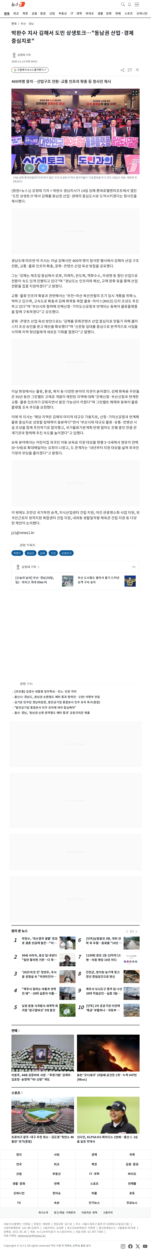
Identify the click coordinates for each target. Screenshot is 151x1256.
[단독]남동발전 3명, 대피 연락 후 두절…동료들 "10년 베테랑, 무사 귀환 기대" (104, 943)
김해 (42, 553)
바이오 (132, 1174)
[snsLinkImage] (123, 1246)
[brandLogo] (18, 4)
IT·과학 (94, 1174)
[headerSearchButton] (123, 4)
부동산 (56, 1174)
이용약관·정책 (89, 1212)
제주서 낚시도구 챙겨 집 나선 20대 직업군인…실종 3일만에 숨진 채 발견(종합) (104, 993)
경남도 (30, 553)
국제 (132, 1155)
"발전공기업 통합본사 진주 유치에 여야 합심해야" (45, 707)
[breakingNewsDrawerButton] (129, 4)
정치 (19, 1155)
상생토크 (66, 553)
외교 (56, 1164)
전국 (14, 23)
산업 (19, 1174)
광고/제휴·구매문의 (65, 1212)
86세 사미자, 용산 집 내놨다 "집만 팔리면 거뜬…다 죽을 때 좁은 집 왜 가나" (39, 960)
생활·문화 (19, 1184)
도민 (53, 553)
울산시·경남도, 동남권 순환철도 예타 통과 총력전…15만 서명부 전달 (57, 697)
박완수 (17, 553)
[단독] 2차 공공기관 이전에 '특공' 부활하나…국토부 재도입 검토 (103, 1010)
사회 (56, 1155)
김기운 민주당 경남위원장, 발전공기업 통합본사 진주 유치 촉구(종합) (57, 702)
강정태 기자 (24, 55)
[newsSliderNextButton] (136, 931)
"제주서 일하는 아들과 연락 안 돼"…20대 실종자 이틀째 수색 (39, 993)
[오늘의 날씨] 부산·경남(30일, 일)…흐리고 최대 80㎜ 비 (34, 580)
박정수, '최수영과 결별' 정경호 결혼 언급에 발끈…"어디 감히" (39, 943)
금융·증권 (132, 1164)
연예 (14, 1030)
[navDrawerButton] (137, 4)
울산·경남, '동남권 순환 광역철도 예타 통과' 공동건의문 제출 (52, 713)
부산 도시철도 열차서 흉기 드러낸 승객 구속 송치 (98, 580)
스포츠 (15, 1092)
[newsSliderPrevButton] (127, 931)
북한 (94, 1164)
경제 (94, 1155)
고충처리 (108, 1212)
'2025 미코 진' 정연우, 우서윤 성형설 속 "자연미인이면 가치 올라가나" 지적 (39, 976)
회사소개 (43, 1212)
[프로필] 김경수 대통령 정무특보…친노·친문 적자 (45, 691)
